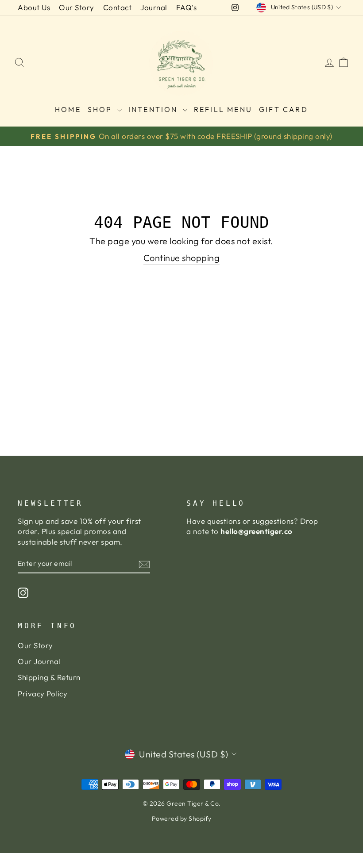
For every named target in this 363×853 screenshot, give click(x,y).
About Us (34, 7)
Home (68, 109)
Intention (154, 109)
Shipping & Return (49, 677)
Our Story (76, 7)
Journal (153, 7)
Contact (117, 7)
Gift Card (283, 109)
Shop (101, 109)
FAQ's (186, 7)
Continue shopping (181, 257)
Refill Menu (223, 109)
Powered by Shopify (182, 818)
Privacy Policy (42, 693)
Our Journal (39, 661)
